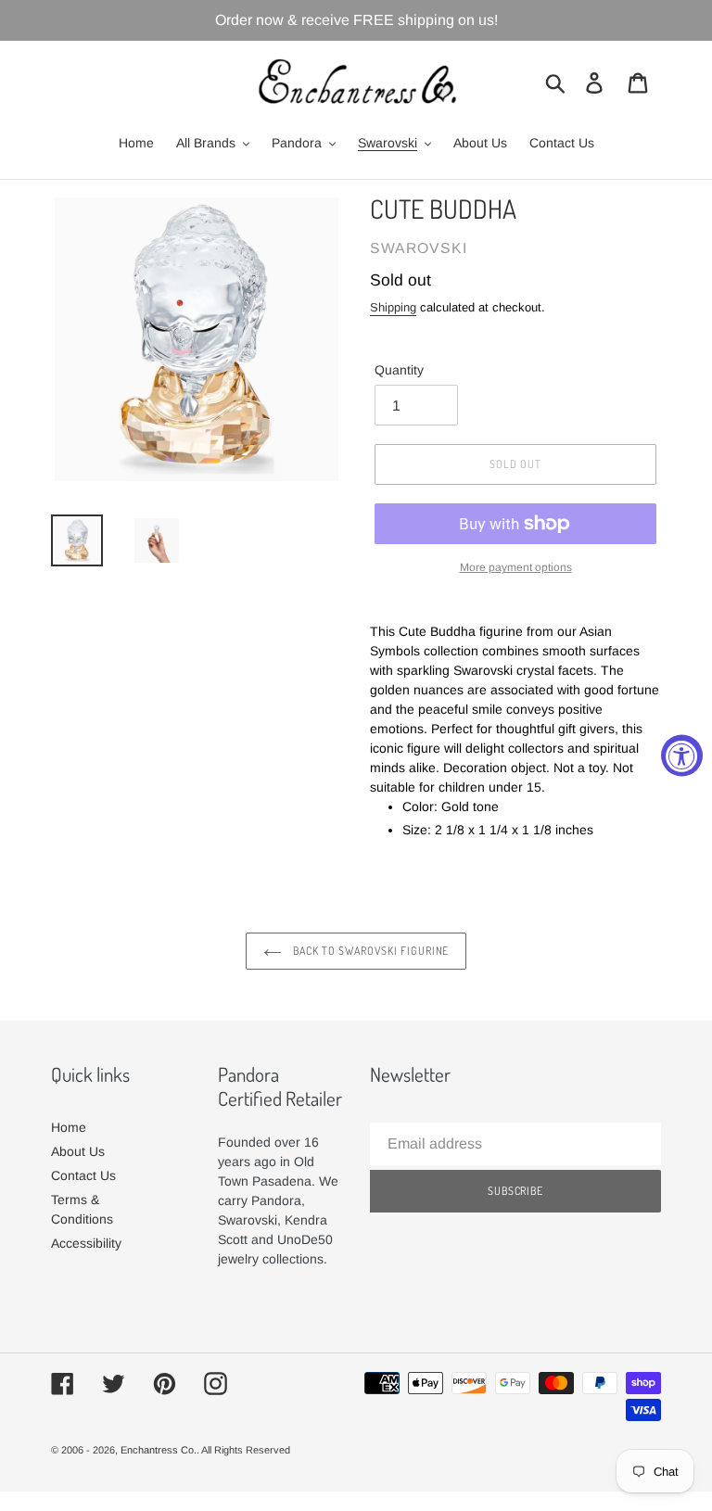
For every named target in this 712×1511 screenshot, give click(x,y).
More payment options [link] (516, 567)
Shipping (393, 307)
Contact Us (83, 1175)
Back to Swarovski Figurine (370, 951)
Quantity (399, 369)
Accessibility (86, 1243)
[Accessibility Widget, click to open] (682, 756)
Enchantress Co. (159, 1449)
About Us (78, 1151)
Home (68, 1127)
